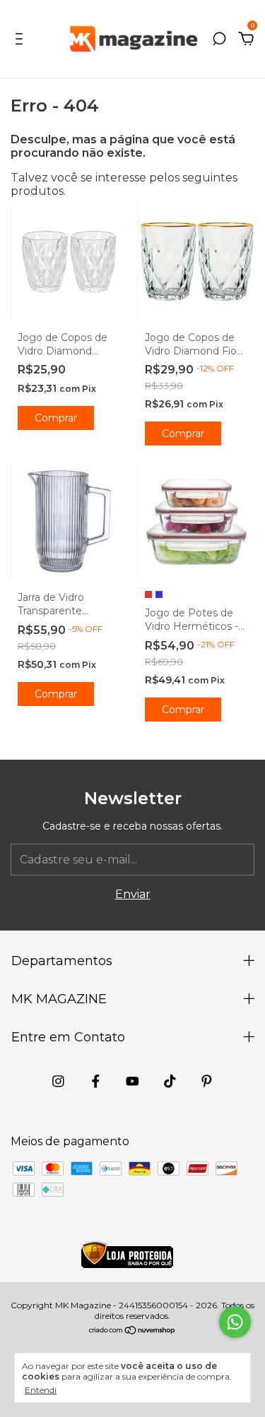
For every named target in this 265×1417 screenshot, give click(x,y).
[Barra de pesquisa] (219, 39)
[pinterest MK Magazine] (206, 1081)
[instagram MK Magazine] (58, 1081)
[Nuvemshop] (132, 1331)
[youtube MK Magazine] (132, 1081)
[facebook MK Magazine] (95, 1081)
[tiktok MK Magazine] (170, 1081)
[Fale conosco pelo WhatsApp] (235, 1322)
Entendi (41, 1390)
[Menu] (22, 39)
